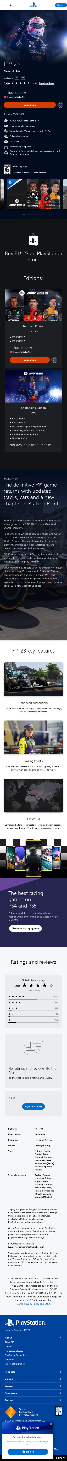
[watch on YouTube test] (51, 205)
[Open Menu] (4, 5)
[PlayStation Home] (33, 5)
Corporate (9, 1359)
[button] (33, 194)
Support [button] (9, 1386)
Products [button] (10, 1371)
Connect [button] (9, 1400)
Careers (8, 1346)
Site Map (54, 1449)
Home (7, 1330)
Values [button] (9, 1378)
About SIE (9, 1342)
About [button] (8, 1337)
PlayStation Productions (16, 1355)
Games (17, 1330)
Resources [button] (11, 1393)
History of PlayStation (15, 1363)
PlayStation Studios (14, 1350)
